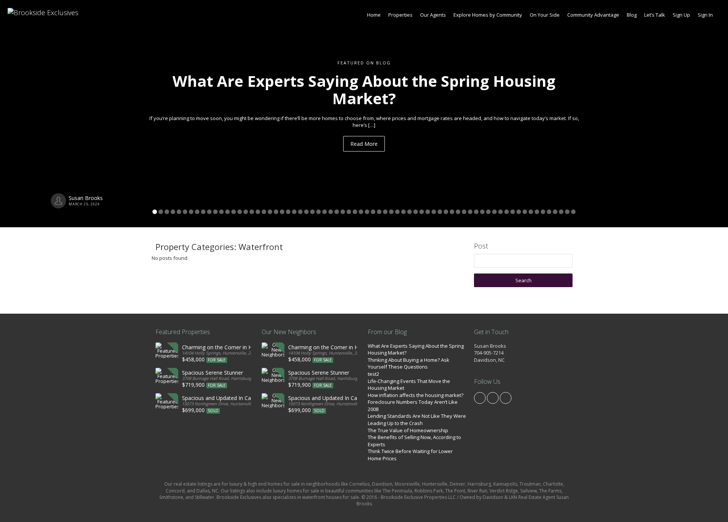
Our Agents (433, 14)
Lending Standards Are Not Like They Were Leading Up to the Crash (417, 420)
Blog (632, 14)
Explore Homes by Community (487, 14)
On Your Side (545, 14)
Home (374, 14)
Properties (400, 14)
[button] (54, 113)
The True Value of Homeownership (408, 430)
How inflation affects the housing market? (415, 395)
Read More (364, 143)
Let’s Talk (654, 14)
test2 (373, 373)
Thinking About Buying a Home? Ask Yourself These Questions (408, 363)
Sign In (705, 14)
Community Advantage (593, 14)
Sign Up (681, 14)
